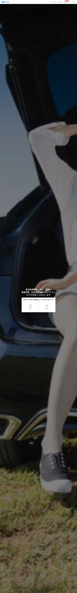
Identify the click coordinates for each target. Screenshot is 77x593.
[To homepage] (5, 2)
